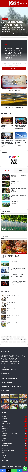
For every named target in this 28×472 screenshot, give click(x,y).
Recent (21, 170)
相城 (3, 341)
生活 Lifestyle (5, 435)
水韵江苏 (16, 339)
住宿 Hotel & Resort (7, 443)
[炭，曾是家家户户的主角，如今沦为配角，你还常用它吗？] (5, 283)
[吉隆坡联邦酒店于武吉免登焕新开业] (7, 120)
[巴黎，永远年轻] (6, 204)
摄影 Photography (6, 448)
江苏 (21, 339)
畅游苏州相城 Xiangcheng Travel (10, 433)
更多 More (4, 452)
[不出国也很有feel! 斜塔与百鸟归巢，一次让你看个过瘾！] (5, 277)
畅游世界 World (5, 428)
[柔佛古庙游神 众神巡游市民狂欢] (6, 177)
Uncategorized (5, 460)
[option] (14, 223)
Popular (7, 170)
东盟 (3, 336)
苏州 (14, 341)
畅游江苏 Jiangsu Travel (8, 431)
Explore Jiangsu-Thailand (8, 450)
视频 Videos (5, 455)
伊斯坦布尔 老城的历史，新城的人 (19, 268)
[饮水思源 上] (23, 406)
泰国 (25, 339)
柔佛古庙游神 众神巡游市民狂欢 (18, 175)
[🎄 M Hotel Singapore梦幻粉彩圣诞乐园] (23, 396)
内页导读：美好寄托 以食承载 (10, 256)
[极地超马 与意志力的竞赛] (5, 396)
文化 (22, 336)
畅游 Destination (6, 421)
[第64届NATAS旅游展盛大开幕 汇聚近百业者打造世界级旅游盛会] (21, 120)
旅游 (8, 339)
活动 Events (5, 457)
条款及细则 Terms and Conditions (8, 369)
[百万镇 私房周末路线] (6, 184)
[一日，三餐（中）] (5, 406)
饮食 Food (4, 438)
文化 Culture (5, 440)
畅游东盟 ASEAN (6, 423)
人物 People (5, 445)
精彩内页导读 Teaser (7, 418)
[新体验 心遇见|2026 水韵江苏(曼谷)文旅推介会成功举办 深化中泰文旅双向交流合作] (7, 135)
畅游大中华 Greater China (8, 426)
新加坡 (3, 339)
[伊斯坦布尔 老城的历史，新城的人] (5, 270)
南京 (11, 336)
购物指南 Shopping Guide (7, 367)
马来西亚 (23, 341)
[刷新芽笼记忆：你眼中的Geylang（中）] (14, 401)
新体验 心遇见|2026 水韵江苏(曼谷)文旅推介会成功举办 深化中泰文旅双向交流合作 (7, 143)
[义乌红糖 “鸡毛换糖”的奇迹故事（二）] (14, 396)
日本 (11, 339)
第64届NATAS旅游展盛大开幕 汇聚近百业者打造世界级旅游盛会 (20, 127)
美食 (7, 341)
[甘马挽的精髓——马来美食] (23, 401)
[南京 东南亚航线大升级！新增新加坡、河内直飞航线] (21, 135)
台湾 (14, 336)
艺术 (11, 341)
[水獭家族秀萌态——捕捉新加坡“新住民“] (6, 197)
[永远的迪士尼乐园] (5, 401)
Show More (14, 68)
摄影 (18, 336)
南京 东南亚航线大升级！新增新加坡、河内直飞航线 (20, 142)
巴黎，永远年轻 (14, 201)
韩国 (18, 341)
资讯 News (4, 18)
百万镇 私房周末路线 (16, 181)
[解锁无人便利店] (14, 406)
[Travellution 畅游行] (14, 3)
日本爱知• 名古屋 (6, 229)
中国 (7, 336)
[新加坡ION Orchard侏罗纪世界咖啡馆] (6, 190)
